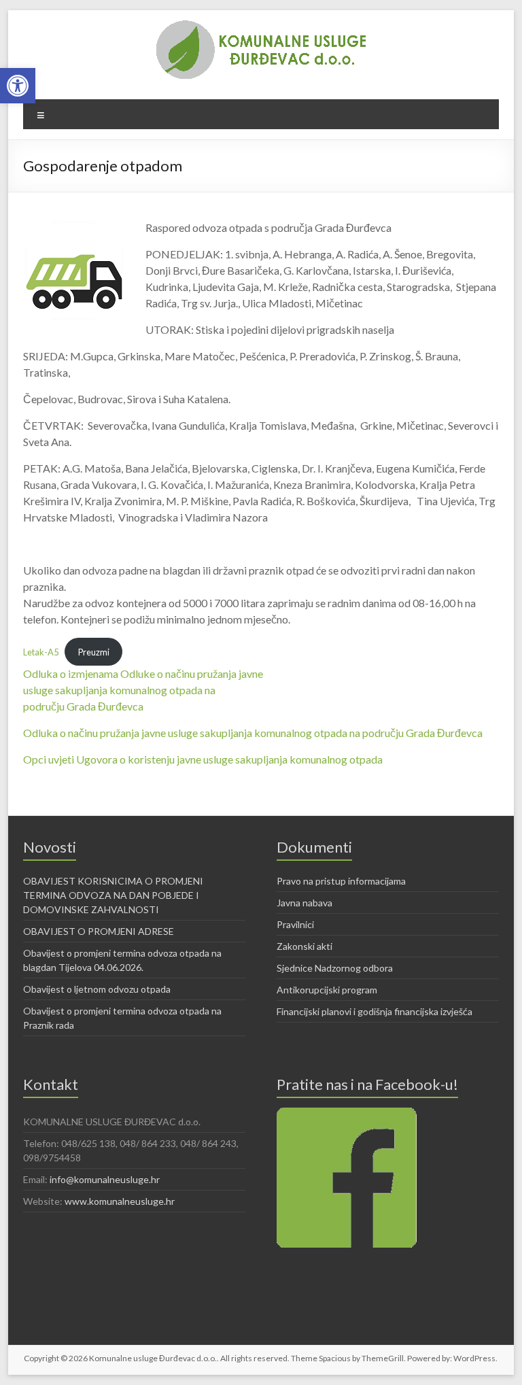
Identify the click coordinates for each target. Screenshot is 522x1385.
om (123, 689)
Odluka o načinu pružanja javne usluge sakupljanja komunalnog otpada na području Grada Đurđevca (253, 732)
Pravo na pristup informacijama (341, 881)
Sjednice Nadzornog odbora (335, 968)
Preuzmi (93, 652)
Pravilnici (295, 924)
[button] (17, 85)
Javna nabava (304, 902)
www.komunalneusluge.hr (120, 1201)
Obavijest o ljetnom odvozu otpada (97, 989)
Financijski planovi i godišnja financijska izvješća (374, 1011)
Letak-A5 (40, 652)
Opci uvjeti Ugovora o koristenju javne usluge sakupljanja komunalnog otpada (203, 759)
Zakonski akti (304, 946)
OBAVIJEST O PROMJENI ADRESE (98, 931)
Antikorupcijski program (327, 989)
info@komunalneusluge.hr (105, 1179)
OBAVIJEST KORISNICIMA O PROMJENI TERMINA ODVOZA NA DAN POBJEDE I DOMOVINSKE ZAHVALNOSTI (113, 895)
